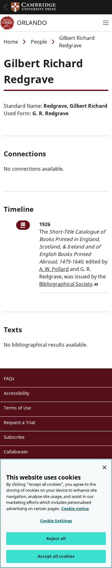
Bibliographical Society (65, 284)
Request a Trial (19, 422)
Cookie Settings (56, 520)
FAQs (9, 378)
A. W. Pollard (54, 269)
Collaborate (16, 452)
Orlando (32, 22)
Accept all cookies (56, 556)
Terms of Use (17, 408)
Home (11, 41)
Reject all (56, 538)
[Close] (104, 467)
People (39, 41)
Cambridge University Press (33, 7)
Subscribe (14, 437)
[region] (56, 513)
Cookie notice (75, 508)
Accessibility (16, 393)
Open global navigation (5, 7)
